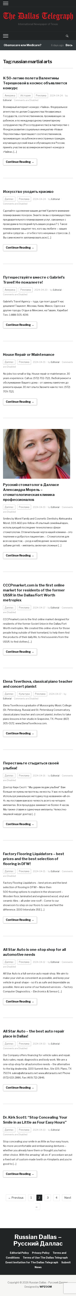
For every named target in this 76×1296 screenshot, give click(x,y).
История (25, 95)
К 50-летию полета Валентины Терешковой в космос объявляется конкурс (35, 83)
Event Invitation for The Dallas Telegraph (31, 1262)
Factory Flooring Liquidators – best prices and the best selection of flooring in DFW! (33, 859)
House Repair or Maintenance (28, 354)
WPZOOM (46, 1286)
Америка (10, 95)
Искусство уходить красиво (28, 191)
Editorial (7, 100)
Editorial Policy (19, 1252)
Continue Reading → (20, 162)
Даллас (9, 198)
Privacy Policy (40, 1252)
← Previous (16, 1197)
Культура (24, 693)
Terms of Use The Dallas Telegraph (45, 1257)
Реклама (41, 95)
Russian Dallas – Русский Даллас (38, 1240)
